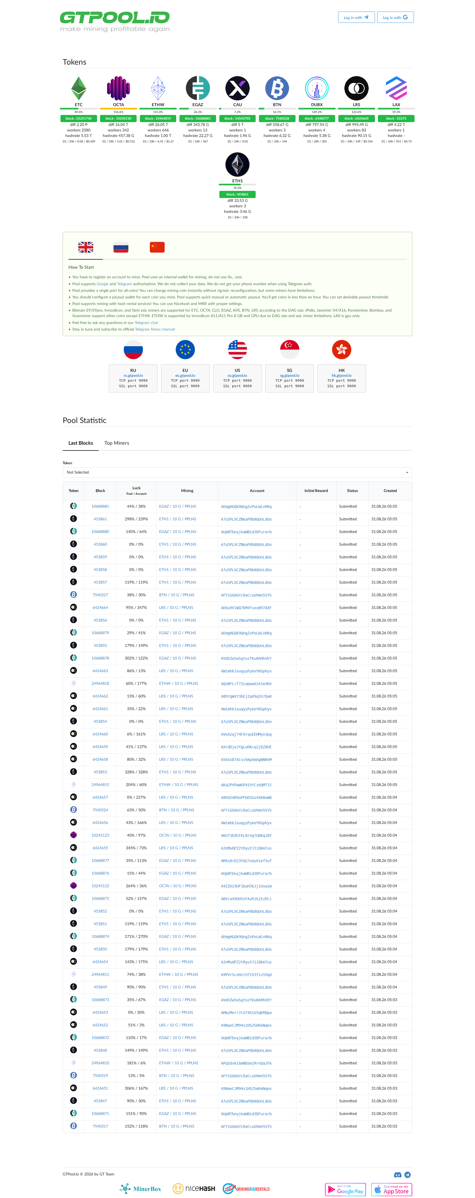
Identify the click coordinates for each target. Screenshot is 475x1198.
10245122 (100, 886)
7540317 (100, 1126)
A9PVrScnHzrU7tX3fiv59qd (246, 974)
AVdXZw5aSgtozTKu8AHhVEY (246, 658)
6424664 (100, 608)
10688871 (100, 1114)
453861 (100, 519)
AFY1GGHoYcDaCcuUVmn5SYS (246, 595)
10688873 (100, 1000)
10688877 (100, 861)
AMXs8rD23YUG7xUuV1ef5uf (246, 861)
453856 (100, 620)
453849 (100, 987)
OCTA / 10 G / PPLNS (178, 835)
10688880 (100, 532)
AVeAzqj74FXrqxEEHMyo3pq (246, 734)
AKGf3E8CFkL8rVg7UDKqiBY (246, 835)
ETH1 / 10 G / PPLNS (177, 519)
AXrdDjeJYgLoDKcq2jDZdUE (246, 747)
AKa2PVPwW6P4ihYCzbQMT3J (246, 785)
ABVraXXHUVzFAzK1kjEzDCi (246, 899)
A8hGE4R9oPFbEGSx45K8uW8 (246, 797)
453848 (100, 1051)
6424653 (100, 1013)
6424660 (100, 734)
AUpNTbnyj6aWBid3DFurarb (246, 532)
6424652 (100, 1025)
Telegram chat (146, 323)
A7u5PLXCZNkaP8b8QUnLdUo (246, 519)
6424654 (100, 962)
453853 (100, 772)
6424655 (100, 848)
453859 (100, 557)
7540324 (100, 810)
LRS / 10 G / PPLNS (176, 608)
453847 (100, 1101)
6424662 (100, 696)
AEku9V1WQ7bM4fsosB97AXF (246, 608)
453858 (100, 570)
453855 (100, 646)
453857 (100, 582)
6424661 (100, 709)
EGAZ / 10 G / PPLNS (177, 507)
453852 (100, 911)
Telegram (124, 284)
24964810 (100, 1063)
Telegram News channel (155, 329)
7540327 (100, 595)
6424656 (100, 823)
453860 (100, 544)
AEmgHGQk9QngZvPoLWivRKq (246, 506)
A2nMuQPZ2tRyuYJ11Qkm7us (246, 848)
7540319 (100, 1076)
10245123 (100, 835)
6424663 (100, 671)
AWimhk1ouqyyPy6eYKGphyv (246, 671)
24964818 (100, 684)
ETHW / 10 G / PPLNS (178, 684)
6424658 (100, 760)
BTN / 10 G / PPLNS (176, 595)
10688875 (100, 899)
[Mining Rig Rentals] (246, 1193)
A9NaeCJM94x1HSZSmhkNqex (246, 1025)
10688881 (100, 507)
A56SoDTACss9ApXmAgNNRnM (246, 759)
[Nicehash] (194, 1193)
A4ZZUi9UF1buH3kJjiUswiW (246, 886)
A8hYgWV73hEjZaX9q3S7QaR (246, 696)
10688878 (100, 658)
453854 (100, 722)
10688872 (100, 1038)
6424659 (100, 747)
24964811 (100, 975)
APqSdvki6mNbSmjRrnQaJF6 (246, 1063)
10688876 (100, 873)
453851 (100, 924)
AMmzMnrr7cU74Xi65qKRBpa (246, 1012)
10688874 (100, 937)
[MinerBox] (141, 1193)
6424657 (100, 797)
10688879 (100, 633)
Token (67, 463)
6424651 (100, 1088)
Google (103, 284)
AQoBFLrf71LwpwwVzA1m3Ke (246, 684)
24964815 (100, 785)
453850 (100, 949)
